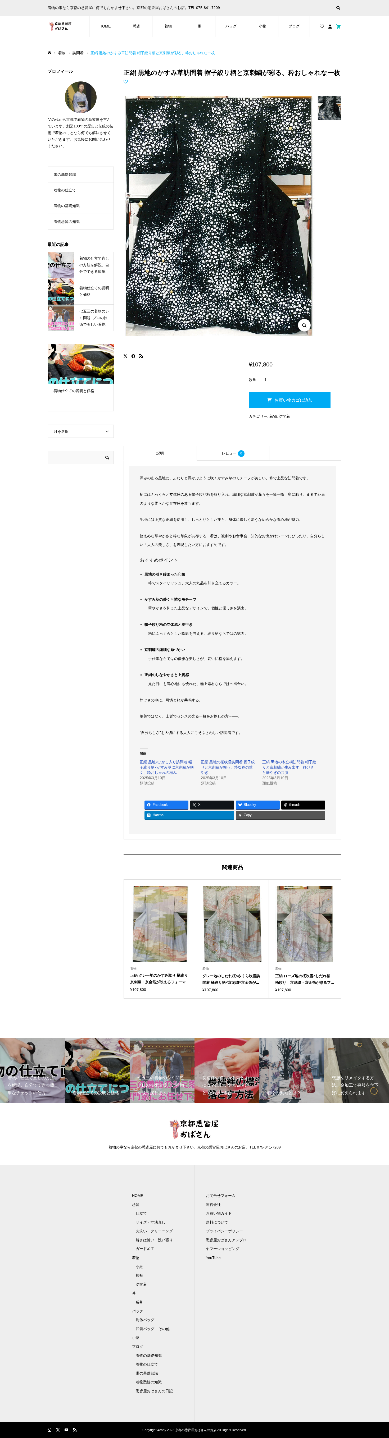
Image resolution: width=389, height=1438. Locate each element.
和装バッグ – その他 (153, 1329)
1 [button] (76, 379)
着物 (168, 26)
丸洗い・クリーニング (154, 1231)
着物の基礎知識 (67, 206)
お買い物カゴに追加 (293, 400)
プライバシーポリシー (224, 1231)
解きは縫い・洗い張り (154, 1240)
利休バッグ (145, 1320)
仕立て (141, 1213)
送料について (217, 1222)
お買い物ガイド (219, 1213)
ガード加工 (145, 1249)
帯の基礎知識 (65, 174)
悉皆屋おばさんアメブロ (226, 1240)
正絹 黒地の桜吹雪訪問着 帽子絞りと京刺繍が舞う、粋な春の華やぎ (228, 767)
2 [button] (81, 379)
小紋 (139, 1267)
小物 (262, 26)
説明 (160, 453)
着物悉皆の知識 (67, 221)
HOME (105, 26)
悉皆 (136, 26)
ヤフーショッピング (222, 1249)
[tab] (160, 453)
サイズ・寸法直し (150, 1222)
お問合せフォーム (221, 1195)
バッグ (231, 26)
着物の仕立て (65, 190)
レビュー (232, 453)
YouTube (213, 1258)
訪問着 (284, 416)
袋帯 (139, 1302)
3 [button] (85, 379)
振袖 (139, 1275)
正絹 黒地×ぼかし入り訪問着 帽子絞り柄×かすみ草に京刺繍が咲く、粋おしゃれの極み (167, 767)
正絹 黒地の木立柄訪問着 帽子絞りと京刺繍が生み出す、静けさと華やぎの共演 (289, 767)
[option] (81, 371)
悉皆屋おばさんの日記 (154, 1391)
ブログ (294, 26)
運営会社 (213, 1204)
